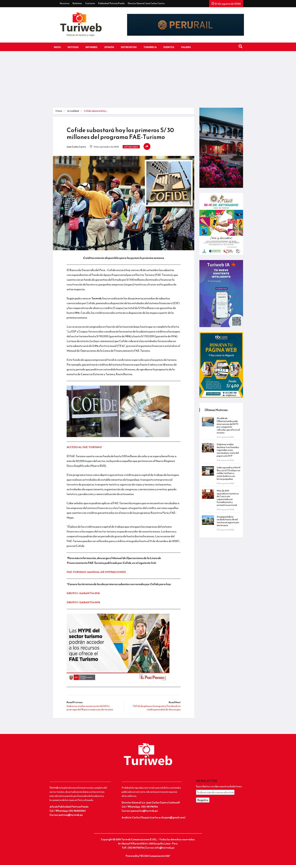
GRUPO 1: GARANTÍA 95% (83, 593)
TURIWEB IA (150, 47)
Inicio (57, 47)
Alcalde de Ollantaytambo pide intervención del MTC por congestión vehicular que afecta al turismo (228, 425)
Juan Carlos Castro (76, 146)
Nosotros (65, 3)
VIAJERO (186, 47)
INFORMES (91, 47)
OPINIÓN (109, 47)
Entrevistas (129, 47)
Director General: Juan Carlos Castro (146, 3)
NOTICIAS (73, 47)
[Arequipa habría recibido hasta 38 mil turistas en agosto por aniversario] (208, 520)
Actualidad (73, 111)
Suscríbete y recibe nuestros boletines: (219, 786)
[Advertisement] (148, 82)
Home (59, 111)
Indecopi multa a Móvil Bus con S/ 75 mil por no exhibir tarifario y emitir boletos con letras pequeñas (228, 473)
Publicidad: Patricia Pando (111, 3)
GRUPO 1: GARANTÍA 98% (83, 602)
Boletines (77, 3)
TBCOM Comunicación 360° (154, 856)
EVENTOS (168, 47)
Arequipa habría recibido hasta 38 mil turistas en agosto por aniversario (228, 521)
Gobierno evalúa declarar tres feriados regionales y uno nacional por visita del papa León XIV (228, 450)
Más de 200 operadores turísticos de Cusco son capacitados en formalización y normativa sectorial (228, 498)
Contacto (90, 3)
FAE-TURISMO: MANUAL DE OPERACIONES (96, 572)
